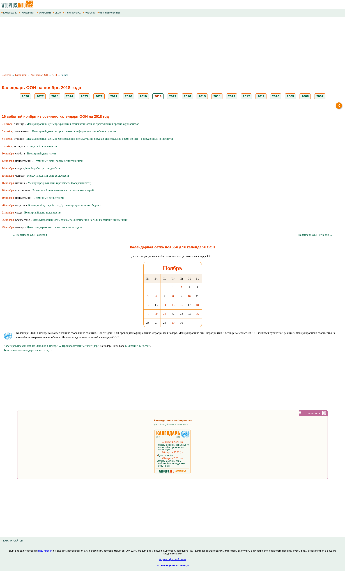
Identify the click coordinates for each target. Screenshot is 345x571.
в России (144, 345)
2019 (143, 96)
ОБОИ (58, 13)
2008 (305, 96)
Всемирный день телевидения (42, 212)
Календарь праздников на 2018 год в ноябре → (32, 345)
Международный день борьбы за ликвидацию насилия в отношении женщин (80, 219)
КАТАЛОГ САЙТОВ (13, 540)
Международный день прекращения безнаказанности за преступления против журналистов (82, 123)
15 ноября (8, 175)
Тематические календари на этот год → (28, 350)
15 (173, 305)
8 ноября (7, 146)
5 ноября (7, 131)
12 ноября (8, 160)
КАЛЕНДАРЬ (10, 13)
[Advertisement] (108, 45)
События (6, 75)
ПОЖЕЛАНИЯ (28, 13)
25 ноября (8, 219)
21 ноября (8, 212)
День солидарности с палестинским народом (54, 227)
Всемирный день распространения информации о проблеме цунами (74, 131)
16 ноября (8, 183)
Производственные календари (80, 345)
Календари (21, 75)
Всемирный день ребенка (43, 205)
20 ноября (8, 205)
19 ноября (8, 197)
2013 (231, 96)
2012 (246, 96)
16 (181, 305)
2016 (187, 96)
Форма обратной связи (172, 559)
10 (189, 296)
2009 (290, 96)
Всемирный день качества (42, 146)
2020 (128, 96)
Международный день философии (48, 175)
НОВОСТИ (90, 13)
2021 (113, 96)
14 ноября (8, 168)
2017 (172, 96)
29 (173, 322)
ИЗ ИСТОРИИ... (72, 13)
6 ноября (7, 138)
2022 (99, 96)
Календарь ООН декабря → (315, 234)
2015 (202, 96)
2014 (216, 96)
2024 (69, 96)
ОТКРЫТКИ (44, 13)
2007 (319, 96)
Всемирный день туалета (49, 197)
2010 (275, 96)
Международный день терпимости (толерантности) (59, 183)
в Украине (131, 345)
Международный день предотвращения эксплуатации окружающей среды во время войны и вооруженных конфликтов (100, 138)
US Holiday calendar (110, 13)
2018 (54, 75)
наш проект (45, 550)
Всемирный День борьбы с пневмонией (58, 160)
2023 (84, 96)
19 (147, 313)
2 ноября (7, 123)
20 (156, 313)
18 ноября (8, 190)
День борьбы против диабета (42, 168)
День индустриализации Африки (81, 205)
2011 (260, 96)
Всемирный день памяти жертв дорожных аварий (63, 190)
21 (164, 313)
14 (164, 305)
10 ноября (8, 153)
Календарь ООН (39, 75)
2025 (54, 96)
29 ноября (8, 227)
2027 (40, 96)
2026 (25, 96)
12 (147, 305)
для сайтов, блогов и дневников (173, 424)
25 (197, 313)
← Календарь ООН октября (30, 234)
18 (197, 305)
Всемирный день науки (41, 153)
